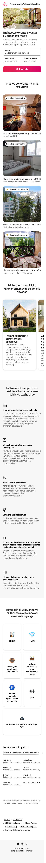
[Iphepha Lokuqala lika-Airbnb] (5, 4)
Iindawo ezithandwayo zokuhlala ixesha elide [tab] (21, 752)
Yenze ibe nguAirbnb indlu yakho (25, 4)
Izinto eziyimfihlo (17, 851)
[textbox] (12, 61)
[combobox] (22, 52)
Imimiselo (29, 851)
